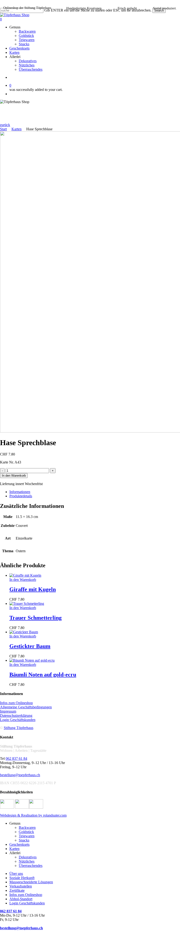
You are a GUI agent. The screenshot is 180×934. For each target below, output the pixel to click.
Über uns (16, 874)
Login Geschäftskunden (17, 720)
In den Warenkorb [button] (22, 580)
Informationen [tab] (19, 492)
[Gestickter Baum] (23, 632)
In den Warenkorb (14, 475)
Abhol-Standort (20, 899)
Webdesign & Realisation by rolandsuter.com (33, 815)
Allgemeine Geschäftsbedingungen (26, 707)
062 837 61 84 (16, 758)
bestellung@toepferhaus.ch (20, 775)
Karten (16, 129)
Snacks (24, 840)
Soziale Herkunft (21, 878)
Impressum (8, 711)
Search (159, 10)
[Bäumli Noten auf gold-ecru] (32, 660)
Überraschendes (30, 866)
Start (3, 129)
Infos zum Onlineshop (16, 703)
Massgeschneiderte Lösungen (31, 882)
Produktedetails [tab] (20, 496)
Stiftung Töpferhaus (18, 728)
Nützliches (26, 861)
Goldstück (26, 832)
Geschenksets (19, 844)
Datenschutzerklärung (16, 716)
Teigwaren (26, 836)
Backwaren (27, 828)
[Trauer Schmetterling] (26, 604)
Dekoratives (28, 857)
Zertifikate (17, 890)
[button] (5, 125)
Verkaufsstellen (20, 886)
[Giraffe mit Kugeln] (25, 575)
